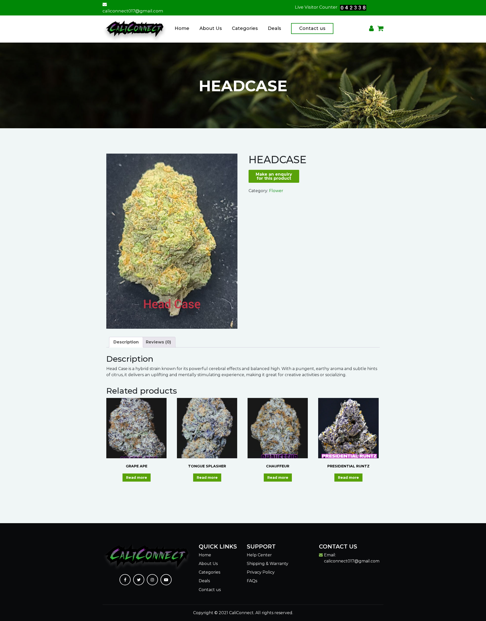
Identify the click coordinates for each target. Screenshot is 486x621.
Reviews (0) (158, 342)
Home (182, 28)
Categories (245, 28)
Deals (274, 28)
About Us (210, 28)
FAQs (252, 580)
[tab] (126, 342)
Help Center (259, 555)
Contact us (312, 28)
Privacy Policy (261, 572)
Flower (276, 190)
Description (126, 342)
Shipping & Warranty (267, 563)
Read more (136, 477)
